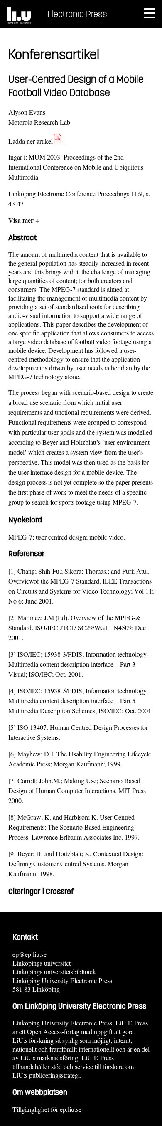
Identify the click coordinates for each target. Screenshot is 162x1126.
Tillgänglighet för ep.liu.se (46, 1109)
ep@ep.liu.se (29, 954)
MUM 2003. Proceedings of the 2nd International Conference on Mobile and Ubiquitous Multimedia (75, 167)
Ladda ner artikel (30, 141)
